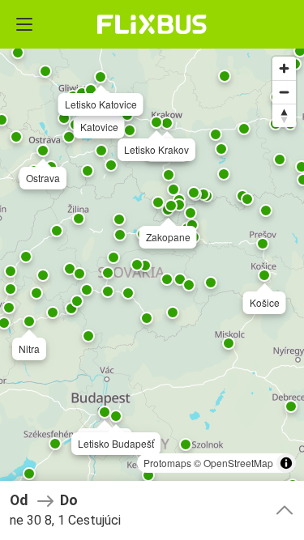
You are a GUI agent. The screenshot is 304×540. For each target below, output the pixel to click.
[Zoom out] (284, 92)
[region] (152, 270)
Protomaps (167, 463)
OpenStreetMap (238, 463)
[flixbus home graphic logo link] (152, 24)
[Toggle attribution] (286, 463)
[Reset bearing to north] (284, 115)
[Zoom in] (284, 68)
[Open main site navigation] (24, 24)
